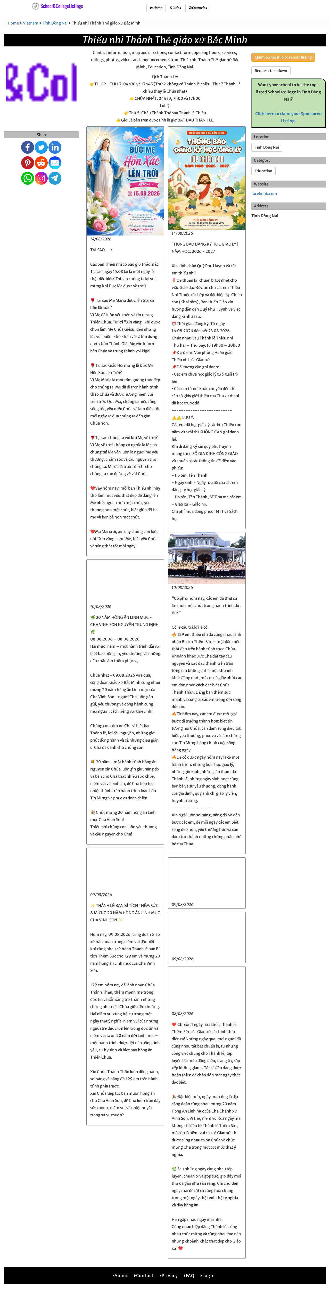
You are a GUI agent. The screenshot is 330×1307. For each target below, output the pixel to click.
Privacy (170, 1275)
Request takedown (271, 70)
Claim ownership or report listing (283, 57)
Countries (199, 8)
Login (208, 1275)
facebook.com (264, 193)
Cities (176, 8)
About (121, 1275)
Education (263, 171)
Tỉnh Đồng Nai (55, 23)
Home (157, 8)
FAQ (190, 1275)
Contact (145, 1275)
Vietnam (30, 23)
